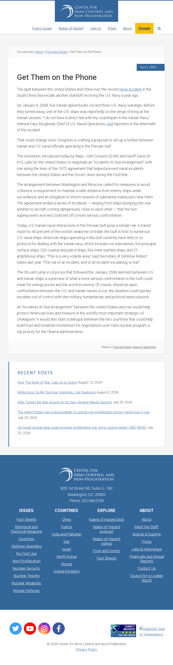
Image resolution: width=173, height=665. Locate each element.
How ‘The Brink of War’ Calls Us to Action (47, 382)
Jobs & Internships (146, 549)
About (146, 519)
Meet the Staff (146, 527)
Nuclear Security (26, 568)
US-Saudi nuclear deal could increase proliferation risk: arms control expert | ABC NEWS (82, 428)
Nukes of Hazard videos (106, 541)
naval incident (130, 89)
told (110, 124)
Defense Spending (26, 546)
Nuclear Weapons (26, 583)
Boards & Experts (146, 534)
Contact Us (147, 568)
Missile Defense (26, 590)
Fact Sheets (26, 519)
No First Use (26, 553)
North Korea (67, 556)
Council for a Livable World (146, 578)
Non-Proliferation (26, 561)
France (66, 527)
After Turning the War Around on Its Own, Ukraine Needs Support (65, 402)
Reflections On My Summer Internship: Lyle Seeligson (57, 392)
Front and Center (122, 347)
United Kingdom (66, 571)
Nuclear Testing (26, 576)
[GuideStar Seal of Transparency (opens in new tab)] (152, 631)
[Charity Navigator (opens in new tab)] (123, 631)
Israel (66, 549)
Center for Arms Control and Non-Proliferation (86, 11)
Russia (66, 564)
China (66, 519)
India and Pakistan (66, 534)
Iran (67, 541)
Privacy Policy (86, 650)
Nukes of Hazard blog (144, 347)
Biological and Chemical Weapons (26, 529)
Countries (26, 539)
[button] (159, 28)
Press (146, 541)
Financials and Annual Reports (146, 558)
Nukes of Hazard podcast (106, 529)
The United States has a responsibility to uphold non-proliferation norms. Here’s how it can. (84, 412)
